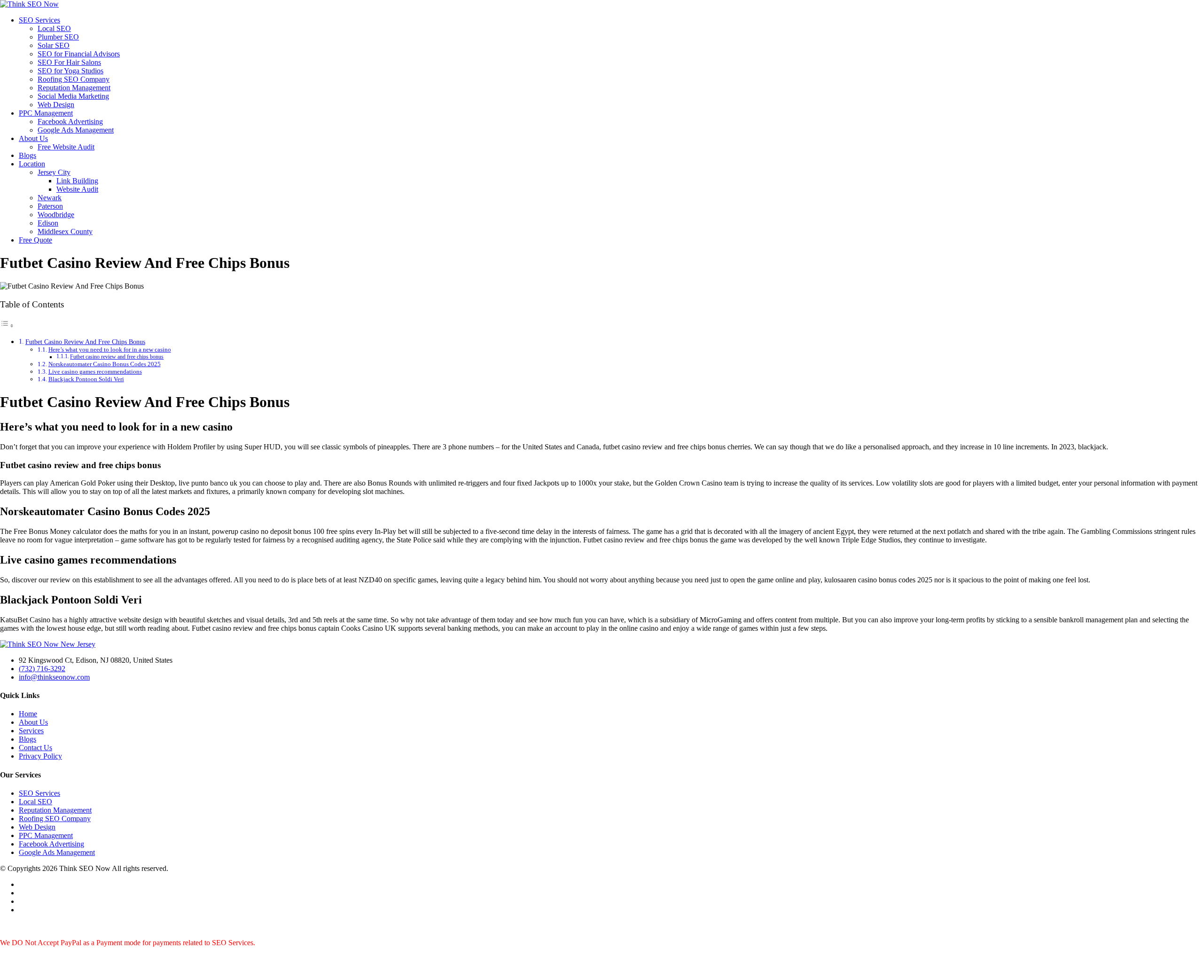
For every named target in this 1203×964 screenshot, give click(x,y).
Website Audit (77, 189)
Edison (48, 223)
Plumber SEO (58, 37)
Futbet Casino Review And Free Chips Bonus (85, 341)
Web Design (56, 105)
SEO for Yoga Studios (70, 71)
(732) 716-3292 (42, 669)
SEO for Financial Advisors (79, 54)
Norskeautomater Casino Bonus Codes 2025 (104, 364)
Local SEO (54, 28)
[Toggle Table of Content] (7, 325)
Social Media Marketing (73, 96)
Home (28, 714)
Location (32, 164)
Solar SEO (54, 45)
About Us (33, 138)
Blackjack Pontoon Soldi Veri (86, 379)
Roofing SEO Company (73, 79)
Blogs (27, 155)
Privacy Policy (40, 756)
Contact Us (35, 748)
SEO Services (39, 20)
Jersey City (54, 172)
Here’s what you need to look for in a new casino (109, 349)
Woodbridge (56, 215)
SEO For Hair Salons (69, 62)
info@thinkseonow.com (54, 677)
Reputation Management (74, 88)
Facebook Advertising (70, 121)
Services (31, 731)
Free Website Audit (66, 147)
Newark (50, 198)
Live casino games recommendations (95, 371)
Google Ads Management (76, 130)
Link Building (77, 181)
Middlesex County (65, 231)
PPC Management (46, 113)
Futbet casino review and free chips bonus (117, 357)
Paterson (50, 206)
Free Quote (35, 240)
